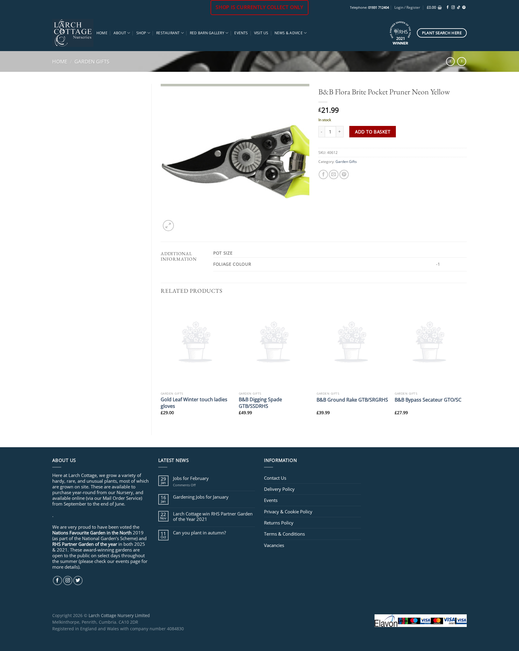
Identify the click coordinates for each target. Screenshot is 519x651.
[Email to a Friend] (333, 174)
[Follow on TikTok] (458, 7)
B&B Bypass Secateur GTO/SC (428, 399)
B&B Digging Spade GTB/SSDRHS (260, 402)
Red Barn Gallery (207, 32)
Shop (141, 32)
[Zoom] (168, 225)
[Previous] (160, 363)
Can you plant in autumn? (199, 532)
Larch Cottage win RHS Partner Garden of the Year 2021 (213, 516)
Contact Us (275, 478)
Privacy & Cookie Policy (288, 512)
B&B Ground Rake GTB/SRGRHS (352, 399)
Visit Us (261, 32)
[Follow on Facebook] (447, 7)
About (120, 32)
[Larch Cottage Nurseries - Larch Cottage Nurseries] (72, 33)
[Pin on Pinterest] (344, 174)
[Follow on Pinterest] (464, 7)
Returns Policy (278, 523)
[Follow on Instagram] (453, 7)
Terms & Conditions (284, 534)
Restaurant (168, 32)
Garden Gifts (91, 61)
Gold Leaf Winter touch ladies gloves (194, 402)
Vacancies (274, 545)
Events (241, 32)
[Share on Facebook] (323, 174)
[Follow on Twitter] (78, 580)
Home (102, 32)
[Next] (466, 363)
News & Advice (289, 32)
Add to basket (372, 132)
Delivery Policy (279, 489)
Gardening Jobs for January (201, 497)
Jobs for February (191, 478)
